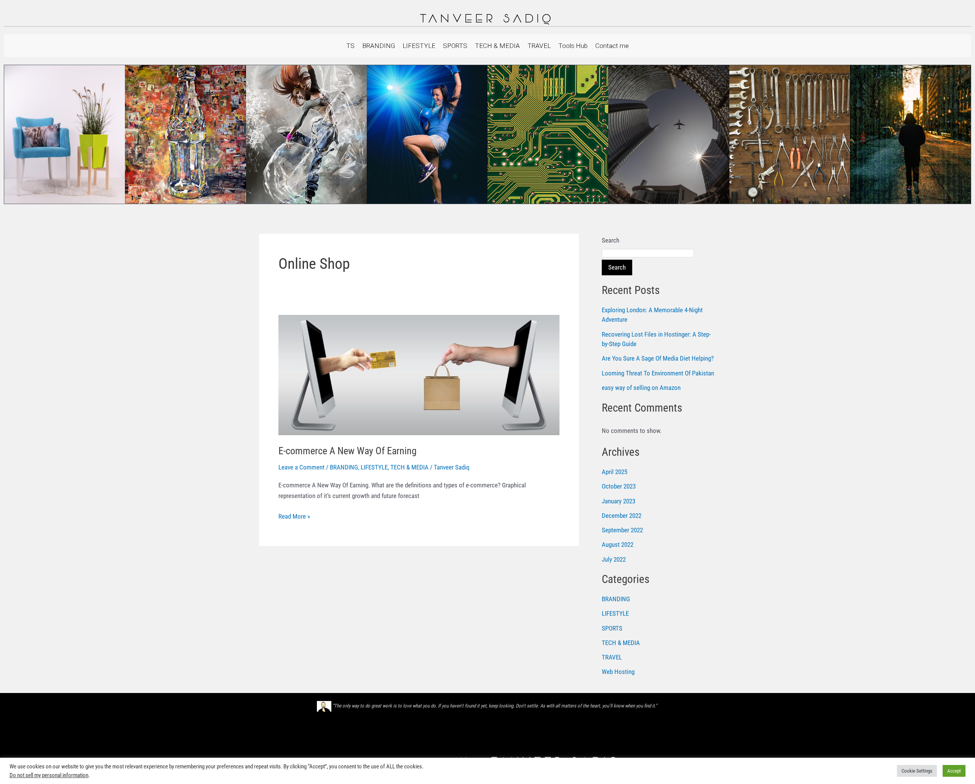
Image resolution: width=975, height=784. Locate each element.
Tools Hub (573, 45)
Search (610, 240)
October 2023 (619, 486)
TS (350, 45)
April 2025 (614, 472)
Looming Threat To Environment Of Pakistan (658, 373)
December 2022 (621, 515)
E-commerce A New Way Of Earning (347, 451)
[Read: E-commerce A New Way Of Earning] (418, 374)
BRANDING (378, 45)
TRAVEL (539, 45)
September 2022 (622, 530)
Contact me (612, 45)
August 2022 (617, 544)
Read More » (294, 515)
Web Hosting (618, 671)
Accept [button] (954, 771)
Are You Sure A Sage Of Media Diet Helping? (658, 358)
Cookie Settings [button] (916, 771)
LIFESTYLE (419, 45)
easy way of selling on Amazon (641, 387)
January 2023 (618, 501)
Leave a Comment (301, 467)
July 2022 (614, 559)
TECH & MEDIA (497, 45)
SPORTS (455, 45)
